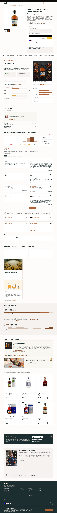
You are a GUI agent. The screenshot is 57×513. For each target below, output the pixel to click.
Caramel (5, 90)
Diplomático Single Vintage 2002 (10, 416)
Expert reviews (30, 55)
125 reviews (10, 393)
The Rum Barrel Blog (35, 217)
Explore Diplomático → (30, 365)
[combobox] (37, 3)
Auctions (21, 488)
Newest (52, 155)
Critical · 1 (19, 155)
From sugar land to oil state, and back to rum (19, 355)
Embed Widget (39, 490)
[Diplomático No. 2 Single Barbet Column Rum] (45, 408)
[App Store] (50, 504)
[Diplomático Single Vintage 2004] (28, 408)
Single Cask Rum (9, 217)
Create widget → (14, 300)
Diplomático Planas (25, 389)
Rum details (40, 55)
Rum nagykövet (9, 223)
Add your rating (47, 143)
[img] (10, 328)
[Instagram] (6, 491)
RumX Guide (53, 55)
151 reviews (43, 393)
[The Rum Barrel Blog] (31, 217)
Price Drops (30, 495)
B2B (37, 489)
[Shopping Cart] (52, 3)
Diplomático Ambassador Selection (44, 389)
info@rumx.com (6, 488)
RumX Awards (22, 489)
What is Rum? (30, 484)
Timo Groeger (34, 174)
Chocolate (7, 95)
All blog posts (30, 488)
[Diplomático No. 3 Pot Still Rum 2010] (12, 382)
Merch (20, 490)
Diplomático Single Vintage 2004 (27, 416)
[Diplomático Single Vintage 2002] (12, 408)
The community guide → (17, 84)
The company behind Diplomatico (18, 350)
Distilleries (29, 490)
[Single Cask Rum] (6, 217)
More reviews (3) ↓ (25, 208)
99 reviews (26, 393)
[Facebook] (4, 491)
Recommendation (12, 55)
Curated (44, 155)
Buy (3, 55)
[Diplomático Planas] (28, 382)
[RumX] (5, 3)
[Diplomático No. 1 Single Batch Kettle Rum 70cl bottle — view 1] (5, 30)
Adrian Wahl (34, 186)
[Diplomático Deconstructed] (13, 264)
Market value (35, 55)
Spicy (6, 93)
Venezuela (14, 250)
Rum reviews (25, 55)
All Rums (21, 484)
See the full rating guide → (47, 134)
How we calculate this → (7, 241)
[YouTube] (8, 491)
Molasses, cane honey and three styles (19, 351)
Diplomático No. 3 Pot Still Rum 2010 (11, 389)
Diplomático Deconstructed (11, 272)
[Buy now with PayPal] (49, 38)
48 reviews (9, 419)
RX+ (38, 491)
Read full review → (33, 230)
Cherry (6, 98)
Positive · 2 (10, 155)
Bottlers (29, 491)
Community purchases (46, 55)
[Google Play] (52, 504)
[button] (14, 18)
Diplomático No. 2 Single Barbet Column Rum (45, 417)
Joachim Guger (9, 195)
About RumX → (22, 463)
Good (32, 14)
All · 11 (5, 155)
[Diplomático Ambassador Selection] (45, 382)
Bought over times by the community (34, 33)
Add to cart (40, 35)
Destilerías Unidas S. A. (40, 250)
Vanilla (5, 88)
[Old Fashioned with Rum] (13, 285)
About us (38, 484)
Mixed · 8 (14, 155)
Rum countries (30, 489)
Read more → (7, 277)
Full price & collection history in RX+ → (35, 319)
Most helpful (48, 155)
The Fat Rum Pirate (35, 223)
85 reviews (43, 419)
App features (39, 488)
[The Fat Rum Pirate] (31, 223)
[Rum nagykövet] (6, 223)
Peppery (6, 96)
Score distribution (19, 55)
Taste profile (7, 55)
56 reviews (26, 419)
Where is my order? (49, 484)
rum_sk (33, 195)
